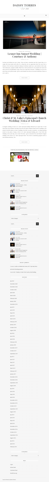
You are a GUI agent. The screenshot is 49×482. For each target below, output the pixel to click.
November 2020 (13, 286)
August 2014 (13, 438)
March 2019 (12, 318)
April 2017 (12, 365)
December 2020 (13, 283)
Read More (24, 77)
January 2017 (13, 374)
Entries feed (13, 467)
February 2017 (13, 371)
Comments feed (13, 470)
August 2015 (13, 411)
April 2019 (12, 315)
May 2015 (12, 420)
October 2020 (13, 289)
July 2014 (12, 440)
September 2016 (14, 382)
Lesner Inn (21, 51)
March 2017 (12, 368)
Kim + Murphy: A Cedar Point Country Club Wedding (25, 272)
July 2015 (12, 414)
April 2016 (12, 397)
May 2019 (12, 313)
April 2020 (12, 292)
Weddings (27, 51)
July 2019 (12, 307)
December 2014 (13, 426)
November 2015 (13, 403)
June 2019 (12, 310)
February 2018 (13, 342)
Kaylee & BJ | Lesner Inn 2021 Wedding (21, 191)
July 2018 (12, 333)
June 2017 (12, 359)
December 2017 (13, 347)
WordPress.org (13, 473)
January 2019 (13, 324)
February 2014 (13, 446)
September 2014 (14, 435)
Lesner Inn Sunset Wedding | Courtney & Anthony (24, 55)
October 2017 (13, 350)
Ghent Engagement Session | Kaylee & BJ (21, 208)
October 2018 (13, 327)
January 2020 (13, 301)
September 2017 (14, 353)
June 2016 (12, 391)
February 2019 (13, 321)
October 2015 (13, 406)
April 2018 (12, 339)
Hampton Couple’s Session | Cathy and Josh (20, 197)
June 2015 (12, 417)
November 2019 (13, 304)
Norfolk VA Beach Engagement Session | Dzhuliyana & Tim (21, 203)
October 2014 (13, 432)
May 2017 (12, 362)
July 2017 (12, 356)
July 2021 (12, 281)
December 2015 (13, 400)
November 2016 (13, 379)
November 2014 (13, 429)
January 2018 (13, 345)
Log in (11, 464)
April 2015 (12, 423)
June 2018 (12, 336)
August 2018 (13, 330)
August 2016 (13, 385)
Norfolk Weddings (21, 115)
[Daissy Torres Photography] (24, 6)
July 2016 (12, 388)
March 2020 (12, 295)
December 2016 (13, 377)
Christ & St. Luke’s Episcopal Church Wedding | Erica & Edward (24, 119)
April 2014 (12, 443)
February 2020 (13, 298)
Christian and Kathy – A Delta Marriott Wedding (21, 185)
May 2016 (12, 394)
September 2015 (14, 409)
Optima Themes (13, 479)
